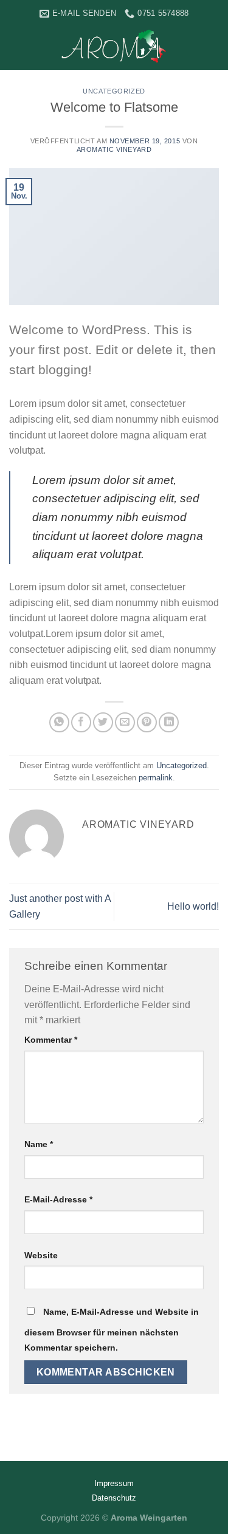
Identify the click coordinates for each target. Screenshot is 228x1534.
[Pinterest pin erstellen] (147, 722)
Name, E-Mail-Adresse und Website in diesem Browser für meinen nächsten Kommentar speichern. (111, 1330)
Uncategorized (114, 91)
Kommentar (50, 1040)
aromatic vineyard (114, 149)
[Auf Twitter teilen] (103, 722)
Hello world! (193, 906)
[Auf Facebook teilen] (81, 722)
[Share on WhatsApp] (59, 722)
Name (38, 1144)
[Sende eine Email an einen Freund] (125, 722)
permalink (156, 777)
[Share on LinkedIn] (169, 722)
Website (41, 1255)
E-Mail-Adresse (58, 1199)
